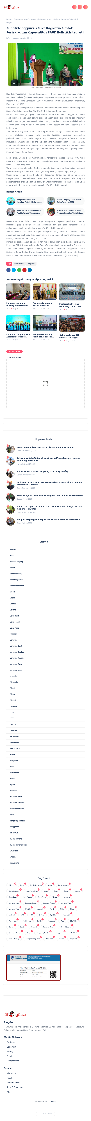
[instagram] (52, 1107)
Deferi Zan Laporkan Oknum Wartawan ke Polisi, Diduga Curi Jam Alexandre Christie (50, 507)
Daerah (13, 604)
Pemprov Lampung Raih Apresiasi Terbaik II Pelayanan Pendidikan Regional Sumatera (29, 201)
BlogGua (53, 1101)
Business (11, 1042)
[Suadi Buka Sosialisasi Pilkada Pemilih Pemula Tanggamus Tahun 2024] (10, 212)
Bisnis (12, 592)
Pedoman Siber (14, 1082)
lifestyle (13, 676)
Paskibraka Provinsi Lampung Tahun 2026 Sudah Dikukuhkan (70, 305)
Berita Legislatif (16, 580)
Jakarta (13, 610)
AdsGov (13, 549)
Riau (12, 766)
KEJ (8, 1092)
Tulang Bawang (16, 839)
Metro (12, 694)
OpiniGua (13, 730)
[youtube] (56, 1107)
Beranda (9, 19)
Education (11, 1047)
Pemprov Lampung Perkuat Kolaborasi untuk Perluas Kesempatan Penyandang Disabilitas (42, 335)
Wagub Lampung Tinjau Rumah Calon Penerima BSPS (69, 201)
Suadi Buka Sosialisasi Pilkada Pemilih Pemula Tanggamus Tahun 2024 (29, 211)
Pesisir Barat (15, 748)
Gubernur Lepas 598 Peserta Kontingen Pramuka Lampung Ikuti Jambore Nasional (71, 336)
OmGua (13, 724)
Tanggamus (18, 19)
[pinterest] (24, 270)
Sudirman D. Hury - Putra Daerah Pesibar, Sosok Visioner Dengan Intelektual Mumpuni (49, 483)
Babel (12, 556)
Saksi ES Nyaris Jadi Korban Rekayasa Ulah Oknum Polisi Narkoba (50, 495)
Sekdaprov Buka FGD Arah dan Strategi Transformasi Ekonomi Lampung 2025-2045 (48, 459)
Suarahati (14, 791)
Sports (12, 785)
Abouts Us (11, 1073)
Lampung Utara (16, 670)
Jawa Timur (14, 628)
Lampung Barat (16, 646)
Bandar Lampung (16, 562)
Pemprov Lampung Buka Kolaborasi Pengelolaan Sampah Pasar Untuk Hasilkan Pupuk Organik (44, 304)
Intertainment (13, 1061)
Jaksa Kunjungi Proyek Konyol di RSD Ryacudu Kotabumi (45, 447)
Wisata (13, 857)
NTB (12, 712)
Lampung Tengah (16, 658)
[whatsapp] (19, 270)
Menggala (14, 682)
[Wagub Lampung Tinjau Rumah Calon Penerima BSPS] (51, 201)
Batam (12, 568)
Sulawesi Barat (16, 797)
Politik (12, 754)
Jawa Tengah (15, 622)
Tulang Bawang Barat (18, 845)
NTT (12, 718)
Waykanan (14, 851)
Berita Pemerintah (17, 586)
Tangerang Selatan (17, 821)
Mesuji (12, 688)
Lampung (13, 640)
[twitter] (14, 270)
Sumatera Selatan (17, 809)
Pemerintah (14, 736)
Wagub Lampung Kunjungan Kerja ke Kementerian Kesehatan (48, 520)
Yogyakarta (14, 863)
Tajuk (12, 815)
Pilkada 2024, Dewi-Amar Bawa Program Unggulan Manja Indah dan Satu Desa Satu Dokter (69, 211)
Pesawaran (14, 742)
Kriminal (13, 634)
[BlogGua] (11, 7)
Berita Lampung (19, 264)
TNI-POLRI (14, 833)
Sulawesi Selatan (17, 803)
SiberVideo (14, 772)
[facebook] (8, 270)
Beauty (10, 1051)
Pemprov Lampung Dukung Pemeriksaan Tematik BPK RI (17, 304)
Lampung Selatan (17, 652)
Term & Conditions (15, 1087)
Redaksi (10, 1078)
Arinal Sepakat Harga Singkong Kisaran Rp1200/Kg (42, 471)
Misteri (13, 700)
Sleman (13, 778)
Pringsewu (14, 760)
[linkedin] (30, 270)
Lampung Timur (16, 664)
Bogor (12, 598)
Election (10, 1056)
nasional (13, 706)
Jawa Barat (14, 616)
